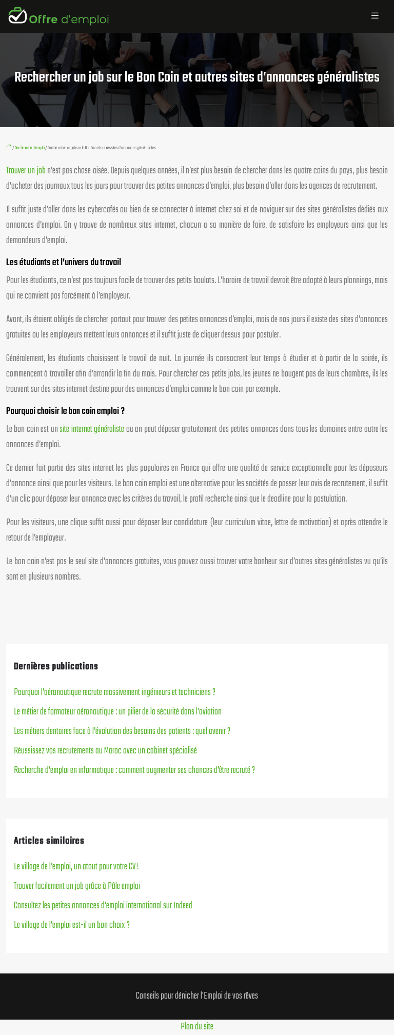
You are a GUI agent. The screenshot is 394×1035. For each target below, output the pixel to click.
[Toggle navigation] (375, 16)
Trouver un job (26, 171)
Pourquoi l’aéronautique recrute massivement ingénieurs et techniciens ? (114, 692)
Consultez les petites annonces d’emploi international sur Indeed (103, 906)
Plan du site (197, 1027)
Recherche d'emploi (30, 148)
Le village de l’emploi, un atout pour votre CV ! (76, 867)
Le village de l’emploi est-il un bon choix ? (72, 925)
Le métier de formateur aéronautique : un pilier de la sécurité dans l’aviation (118, 712)
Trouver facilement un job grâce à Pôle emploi (77, 886)
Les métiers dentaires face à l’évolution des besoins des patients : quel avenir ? (122, 731)
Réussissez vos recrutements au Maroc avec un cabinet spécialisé (105, 751)
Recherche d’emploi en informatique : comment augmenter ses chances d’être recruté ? (134, 770)
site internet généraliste (92, 429)
